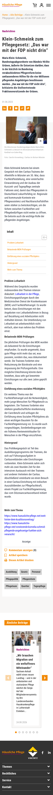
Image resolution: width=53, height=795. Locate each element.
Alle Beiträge (16, 14)
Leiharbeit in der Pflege (27, 294)
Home (5, 14)
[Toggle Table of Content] (42, 237)
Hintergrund (12, 263)
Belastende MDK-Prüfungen (19, 249)
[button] (19, 732)
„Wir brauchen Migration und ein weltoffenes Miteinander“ (25, 662)
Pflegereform (29, 579)
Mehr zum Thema (14, 269)
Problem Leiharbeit (15, 242)
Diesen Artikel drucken (21, 560)
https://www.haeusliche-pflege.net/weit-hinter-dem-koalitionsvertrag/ (25, 517)
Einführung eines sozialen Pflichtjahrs (23, 256)
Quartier (25, 586)
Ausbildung (11, 571)
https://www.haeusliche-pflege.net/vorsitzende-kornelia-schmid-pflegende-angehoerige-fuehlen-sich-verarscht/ (24, 529)
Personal (36, 571)
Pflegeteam (11, 586)
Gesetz (24, 571)
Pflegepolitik (12, 579)
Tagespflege (39, 586)
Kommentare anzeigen (22, 550)
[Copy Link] (22, 108)
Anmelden (41, 5)
